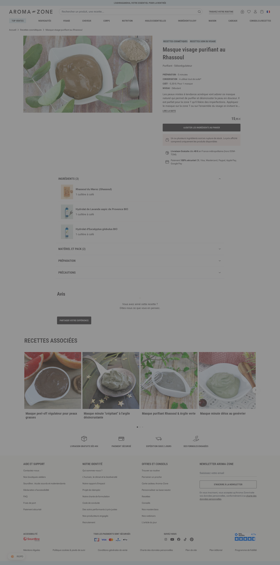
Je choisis (121, 321)
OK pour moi (159, 321)
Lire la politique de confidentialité (119, 311)
